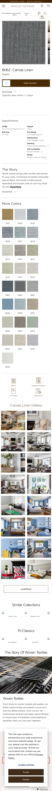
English (44, 789)
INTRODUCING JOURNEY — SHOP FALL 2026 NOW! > (26, 1)
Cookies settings (26, 765)
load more (26, 589)
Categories (9, 13)
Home (3, 13)
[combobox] (42, 789)
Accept (26, 772)
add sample (30, 83)
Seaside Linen (35, 616)
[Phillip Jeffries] (23, 6)
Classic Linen (12, 616)
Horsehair (35, 642)
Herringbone (12, 642)
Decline (26, 779)
